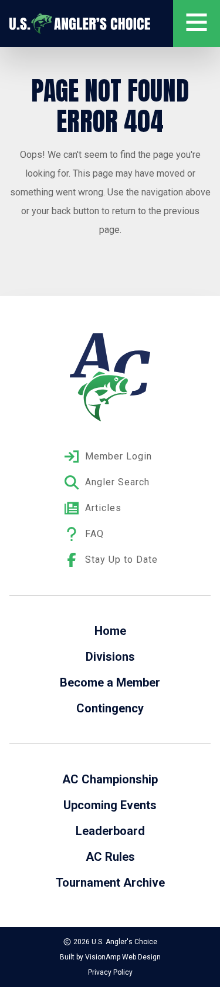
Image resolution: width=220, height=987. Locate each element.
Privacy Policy (110, 972)
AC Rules (110, 857)
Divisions (110, 657)
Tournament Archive (110, 883)
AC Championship (110, 779)
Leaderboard (110, 831)
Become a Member (110, 682)
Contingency (110, 708)
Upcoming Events (110, 805)
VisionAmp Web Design (123, 957)
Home (110, 631)
